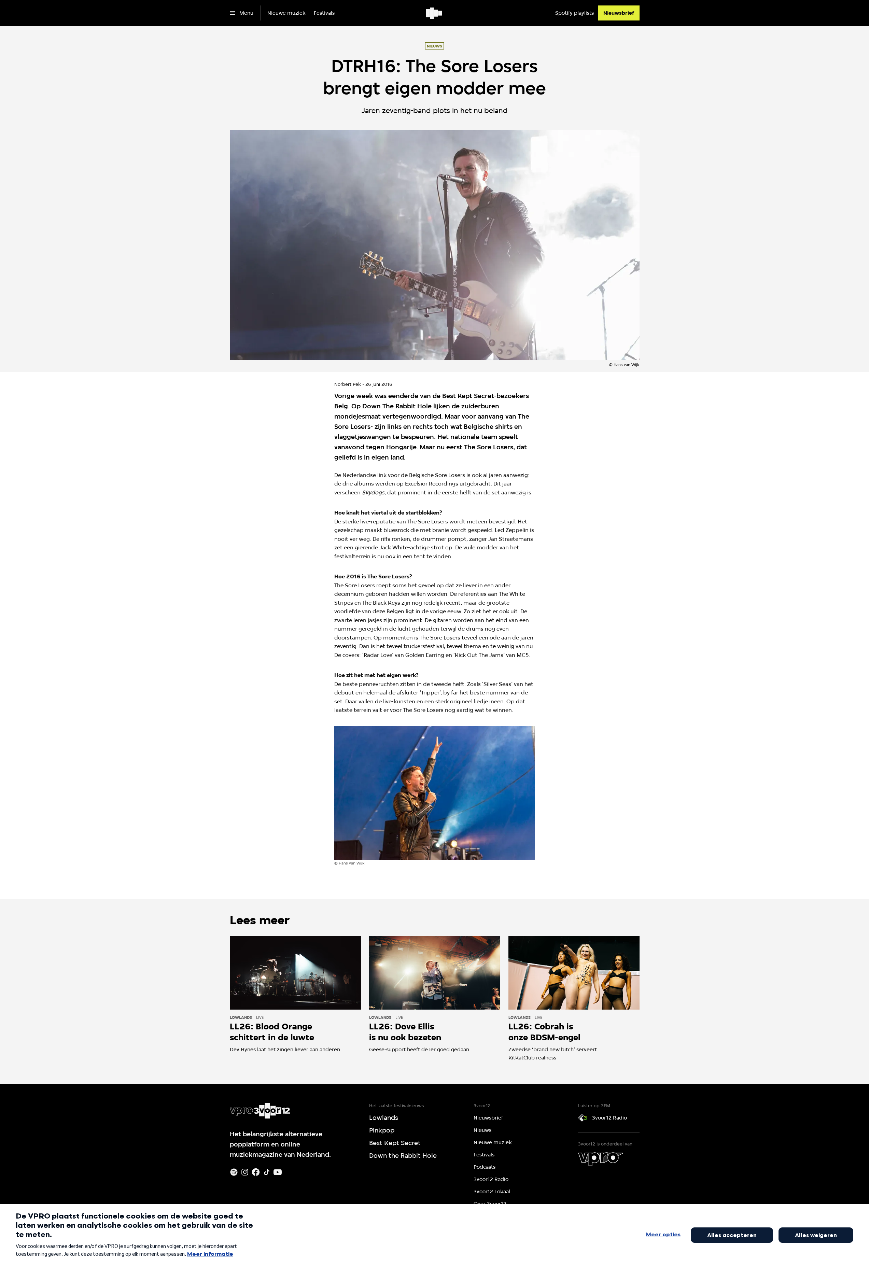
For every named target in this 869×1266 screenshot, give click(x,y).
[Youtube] (278, 1172)
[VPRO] (600, 1159)
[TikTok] (267, 1172)
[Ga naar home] (434, 13)
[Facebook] (256, 1172)
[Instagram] (245, 1172)
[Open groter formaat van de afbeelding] (434, 793)
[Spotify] (234, 1172)
